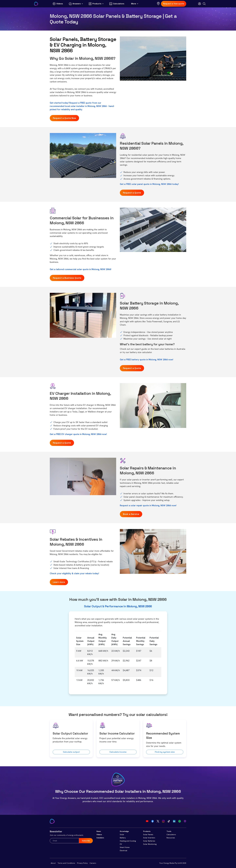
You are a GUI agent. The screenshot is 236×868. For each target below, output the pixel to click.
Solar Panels (148, 834)
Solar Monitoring (149, 844)
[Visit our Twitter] (158, 821)
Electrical (123, 850)
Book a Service (131, 514)
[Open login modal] (199, 3)
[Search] (204, 3)
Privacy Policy (82, 863)
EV (121, 844)
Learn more (59, 582)
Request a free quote (173, 3)
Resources (171, 838)
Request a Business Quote (67, 277)
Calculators (171, 834)
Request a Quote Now (64, 118)
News (98, 831)
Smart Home (125, 847)
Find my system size (165, 752)
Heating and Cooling (128, 841)
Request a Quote (132, 192)
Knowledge (124, 831)
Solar (122, 834)
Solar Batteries (149, 841)
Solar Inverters (149, 838)
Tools (169, 831)
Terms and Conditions (66, 863)
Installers (100, 838)
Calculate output (71, 752)
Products (146, 831)
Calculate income (118, 752)
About (53, 863)
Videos (99, 834)
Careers (93, 863)
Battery (123, 838)
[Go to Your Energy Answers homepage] (36, 3)
